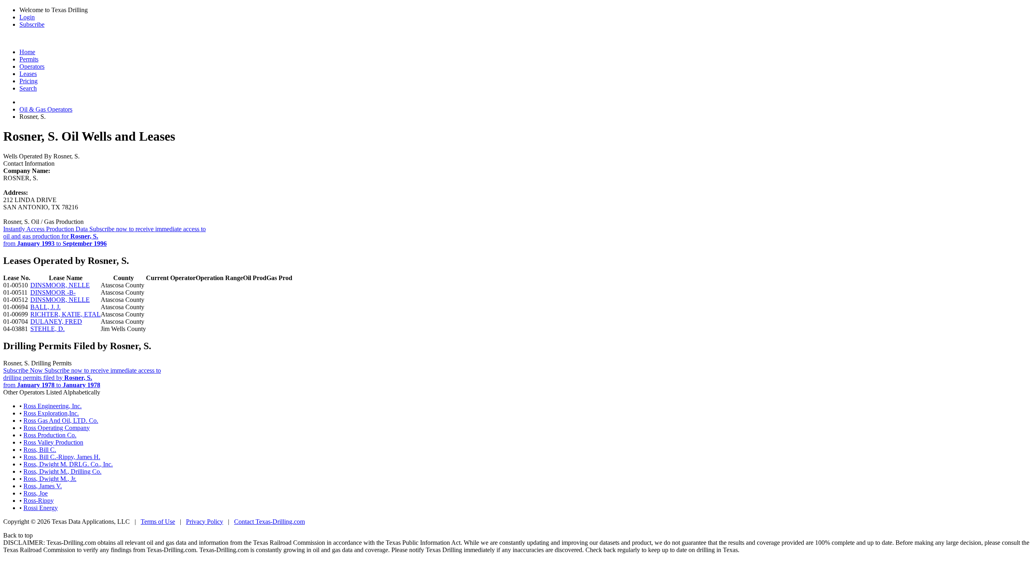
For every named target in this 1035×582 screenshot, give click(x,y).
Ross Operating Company (56, 427)
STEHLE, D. (47, 328)
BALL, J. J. (45, 307)
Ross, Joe (35, 493)
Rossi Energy (40, 507)
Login (27, 17)
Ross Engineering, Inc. (52, 406)
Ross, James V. (42, 486)
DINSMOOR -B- (53, 292)
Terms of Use (158, 521)
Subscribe (31, 24)
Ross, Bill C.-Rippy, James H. (61, 456)
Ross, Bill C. (39, 449)
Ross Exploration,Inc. (51, 413)
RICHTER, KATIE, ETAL (65, 314)
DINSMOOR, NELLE (60, 285)
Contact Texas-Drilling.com (269, 521)
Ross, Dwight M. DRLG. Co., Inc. (68, 464)
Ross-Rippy (38, 500)
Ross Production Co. (49, 435)
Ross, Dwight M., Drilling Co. (62, 471)
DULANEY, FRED (56, 321)
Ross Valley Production (53, 442)
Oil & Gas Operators (45, 109)
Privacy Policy (204, 521)
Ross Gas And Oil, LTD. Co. (60, 420)
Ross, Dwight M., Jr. (49, 478)
